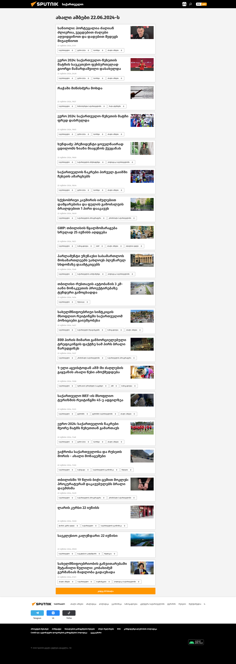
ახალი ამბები (113, 50)
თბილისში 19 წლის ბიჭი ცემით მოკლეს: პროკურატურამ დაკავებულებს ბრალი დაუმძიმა (93, 484)
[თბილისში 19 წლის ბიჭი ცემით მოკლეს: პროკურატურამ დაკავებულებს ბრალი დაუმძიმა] (142, 484)
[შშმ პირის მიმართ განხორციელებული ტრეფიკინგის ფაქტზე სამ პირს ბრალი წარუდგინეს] (142, 344)
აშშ (112, 386)
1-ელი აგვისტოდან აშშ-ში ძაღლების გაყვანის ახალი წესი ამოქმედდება (90, 370)
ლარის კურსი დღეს (67, 526)
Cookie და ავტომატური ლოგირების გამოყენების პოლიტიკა (59, 633)
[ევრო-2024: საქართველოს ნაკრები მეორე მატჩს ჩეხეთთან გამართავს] (142, 428)
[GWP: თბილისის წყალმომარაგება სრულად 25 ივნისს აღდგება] (142, 232)
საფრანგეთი (101, 582)
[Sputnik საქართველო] (45, 7)
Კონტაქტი (56, 629)
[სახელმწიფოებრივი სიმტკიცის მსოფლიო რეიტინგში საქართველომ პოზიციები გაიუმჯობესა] (142, 316)
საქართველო (64, 50)
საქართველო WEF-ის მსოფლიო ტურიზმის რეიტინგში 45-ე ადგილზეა (90, 398)
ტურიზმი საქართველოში (102, 414)
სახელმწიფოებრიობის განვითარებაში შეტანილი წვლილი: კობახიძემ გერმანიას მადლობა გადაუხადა (92, 568)
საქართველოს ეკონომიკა (103, 470)
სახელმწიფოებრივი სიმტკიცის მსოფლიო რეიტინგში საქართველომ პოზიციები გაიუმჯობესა (90, 316)
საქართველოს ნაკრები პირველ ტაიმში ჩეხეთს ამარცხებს (92, 174)
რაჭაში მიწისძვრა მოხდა (79, 88)
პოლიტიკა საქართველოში (119, 162)
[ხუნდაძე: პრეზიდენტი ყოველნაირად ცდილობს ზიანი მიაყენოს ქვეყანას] (142, 148)
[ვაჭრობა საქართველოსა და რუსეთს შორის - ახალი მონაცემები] (142, 456)
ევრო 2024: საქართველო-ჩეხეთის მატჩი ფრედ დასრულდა (92, 118)
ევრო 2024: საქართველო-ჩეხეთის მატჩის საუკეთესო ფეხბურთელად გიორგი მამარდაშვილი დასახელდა (89, 64)
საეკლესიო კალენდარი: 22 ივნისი (87, 536)
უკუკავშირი (96, 633)
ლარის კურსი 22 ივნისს (78, 508)
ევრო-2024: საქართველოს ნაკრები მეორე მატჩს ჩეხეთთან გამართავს (88, 426)
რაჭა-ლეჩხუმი (115, 106)
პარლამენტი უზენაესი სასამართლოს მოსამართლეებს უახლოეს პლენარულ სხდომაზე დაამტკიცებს (91, 260)
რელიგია (108, 554)
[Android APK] (196, 642)
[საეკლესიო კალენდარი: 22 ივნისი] (142, 540)
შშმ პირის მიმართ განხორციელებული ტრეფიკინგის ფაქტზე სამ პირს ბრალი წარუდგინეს (91, 344)
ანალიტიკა (91, 604)
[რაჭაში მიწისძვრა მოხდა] (142, 92)
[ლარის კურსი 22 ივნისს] (142, 512)
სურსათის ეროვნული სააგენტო (90, 386)
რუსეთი (125, 470)
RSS (119, 629)
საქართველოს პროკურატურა (89, 218)
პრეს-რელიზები (106, 629)
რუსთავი (81, 302)
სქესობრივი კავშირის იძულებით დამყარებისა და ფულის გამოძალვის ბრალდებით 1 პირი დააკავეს (90, 204)
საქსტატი (81, 470)
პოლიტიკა (104, 604)
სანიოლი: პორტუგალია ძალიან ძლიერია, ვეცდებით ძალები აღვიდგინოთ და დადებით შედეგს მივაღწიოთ (87, 34)
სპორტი (96, 50)
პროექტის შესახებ (39, 629)
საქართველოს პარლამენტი (88, 274)
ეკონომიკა (117, 604)
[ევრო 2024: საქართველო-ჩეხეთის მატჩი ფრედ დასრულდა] (142, 120)
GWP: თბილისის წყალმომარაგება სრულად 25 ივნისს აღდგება (87, 230)
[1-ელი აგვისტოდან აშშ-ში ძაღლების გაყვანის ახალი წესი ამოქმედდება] (142, 372)
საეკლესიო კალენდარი (87, 554)
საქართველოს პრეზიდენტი (88, 162)
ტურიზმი (81, 414)
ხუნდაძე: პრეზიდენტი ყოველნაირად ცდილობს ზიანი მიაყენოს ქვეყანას (90, 146)
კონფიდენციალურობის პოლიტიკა (140, 629)
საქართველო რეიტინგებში (88, 330)
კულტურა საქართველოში (152, 604)
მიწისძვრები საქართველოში (89, 106)
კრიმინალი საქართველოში (120, 218)
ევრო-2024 (81, 50)
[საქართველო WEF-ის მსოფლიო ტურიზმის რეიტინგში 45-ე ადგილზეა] (142, 400)
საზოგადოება (82, 246)
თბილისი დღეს (132, 246)
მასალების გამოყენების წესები (80, 629)
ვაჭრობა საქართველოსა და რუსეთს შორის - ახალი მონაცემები (89, 454)
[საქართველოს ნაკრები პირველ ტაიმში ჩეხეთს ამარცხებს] (142, 176)
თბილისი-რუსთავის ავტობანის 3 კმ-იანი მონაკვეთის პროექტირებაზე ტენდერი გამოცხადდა (90, 288)
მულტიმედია (195, 604)
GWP (97, 246)
